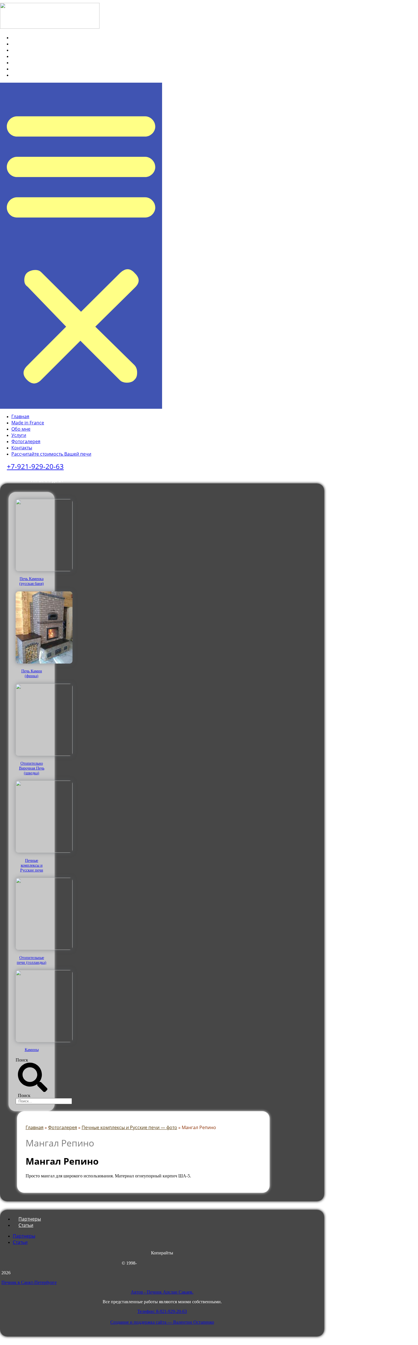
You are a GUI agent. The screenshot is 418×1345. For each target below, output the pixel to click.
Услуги (23, 56)
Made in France (32, 44)
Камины (32, 1049)
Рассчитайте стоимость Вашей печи (56, 75)
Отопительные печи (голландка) (31, 960)
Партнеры (24, 1236)
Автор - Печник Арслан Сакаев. (162, 1292)
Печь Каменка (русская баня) (31, 581)
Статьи (25, 1225)
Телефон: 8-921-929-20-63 (162, 1311)
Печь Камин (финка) (31, 673)
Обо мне (25, 50)
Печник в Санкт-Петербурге (29, 1282)
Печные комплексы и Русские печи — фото (129, 1127)
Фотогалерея (30, 62)
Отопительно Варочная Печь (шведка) (31, 768)
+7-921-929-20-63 (35, 466)
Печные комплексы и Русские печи (31, 865)
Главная (25, 37)
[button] (81, 246)
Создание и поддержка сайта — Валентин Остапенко (162, 1322)
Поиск (22, 1060)
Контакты (26, 69)
